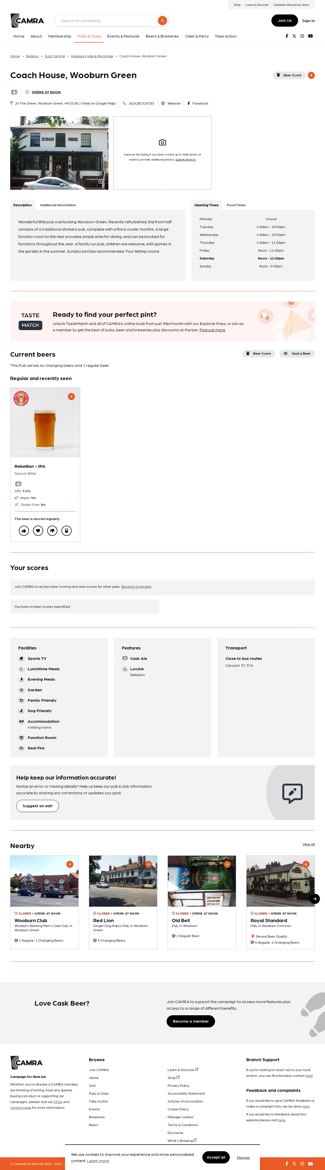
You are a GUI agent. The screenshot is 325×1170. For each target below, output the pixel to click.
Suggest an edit (38, 805)
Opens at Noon (46, 92)
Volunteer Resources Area (291, 4)
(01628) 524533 (141, 103)
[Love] (38, 531)
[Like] (24, 531)
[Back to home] (27, 20)
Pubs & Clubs (99, 1093)
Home (15, 56)
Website (174, 103)
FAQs (58, 1101)
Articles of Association (185, 1101)
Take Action (98, 1101)
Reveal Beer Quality (271, 936)
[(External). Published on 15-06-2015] (44, 902)
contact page (20, 1107)
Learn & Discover (257, 4)
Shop (237, 4)
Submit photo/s (185, 159)
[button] (315, 899)
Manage (243, 1157)
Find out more (212, 329)
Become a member (136, 586)
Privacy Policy (178, 1085)
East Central (55, 56)
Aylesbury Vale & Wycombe (92, 56)
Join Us (285, 20)
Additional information (58, 205)
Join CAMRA (99, 1070)
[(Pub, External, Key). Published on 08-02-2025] (281, 902)
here (309, 1075)
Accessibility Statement (186, 1093)
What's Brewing (180, 1140)
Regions (32, 56)
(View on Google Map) (98, 103)
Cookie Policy (178, 1109)
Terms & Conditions (183, 1125)
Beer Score (292, 75)
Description (22, 205)
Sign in (308, 20)
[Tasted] (66, 531)
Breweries (97, 1117)
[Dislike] (52, 531)
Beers (93, 1125)
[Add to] (311, 75)
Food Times (236, 205)
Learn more (98, 1160)
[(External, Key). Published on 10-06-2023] (123, 902)
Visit (92, 1085)
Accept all (216, 1157)
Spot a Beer (301, 353)
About (94, 1077)
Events (94, 1109)
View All (308, 844)
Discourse (175, 1132)
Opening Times (206, 205)
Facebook (200, 103)
